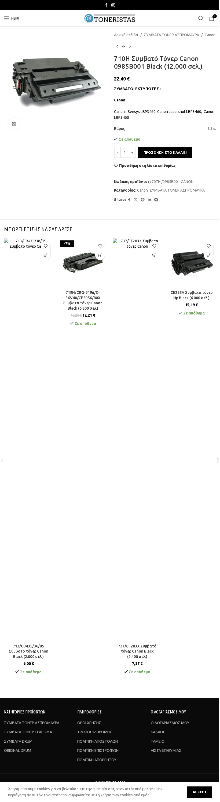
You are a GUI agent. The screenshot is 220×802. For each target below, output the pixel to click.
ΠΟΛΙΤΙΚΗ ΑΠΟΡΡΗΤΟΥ (96, 760)
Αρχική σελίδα (126, 35)
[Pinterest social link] (142, 199)
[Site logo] (110, 18)
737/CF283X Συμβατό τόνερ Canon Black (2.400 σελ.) (137, 651)
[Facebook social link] (106, 5)
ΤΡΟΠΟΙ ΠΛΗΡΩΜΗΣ (94, 732)
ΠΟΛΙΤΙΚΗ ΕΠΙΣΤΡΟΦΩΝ (98, 750)
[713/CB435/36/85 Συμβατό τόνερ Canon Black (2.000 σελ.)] (28, 440)
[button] (45, 255)
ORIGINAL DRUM (17, 750)
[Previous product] (117, 46)
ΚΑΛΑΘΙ (157, 732)
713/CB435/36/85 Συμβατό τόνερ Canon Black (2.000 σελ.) (28, 651)
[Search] (201, 18)
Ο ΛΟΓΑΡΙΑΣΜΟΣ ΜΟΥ (170, 723)
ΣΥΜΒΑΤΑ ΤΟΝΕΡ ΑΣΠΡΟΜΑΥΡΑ (171, 35)
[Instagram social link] (113, 5)
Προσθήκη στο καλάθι (165, 152)
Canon (210, 35)
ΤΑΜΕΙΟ (157, 741)
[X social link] (135, 199)
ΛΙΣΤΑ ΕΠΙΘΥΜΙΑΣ (166, 750)
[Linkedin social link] (149, 199)
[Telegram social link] (156, 199)
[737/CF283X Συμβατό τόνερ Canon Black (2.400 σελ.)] (137, 440)
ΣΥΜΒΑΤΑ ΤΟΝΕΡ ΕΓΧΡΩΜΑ (28, 732)
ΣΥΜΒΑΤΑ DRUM (18, 741)
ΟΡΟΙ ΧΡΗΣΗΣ (89, 723)
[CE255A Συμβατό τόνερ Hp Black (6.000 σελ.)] (191, 263)
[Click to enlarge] (14, 124)
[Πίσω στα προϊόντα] (123, 46)
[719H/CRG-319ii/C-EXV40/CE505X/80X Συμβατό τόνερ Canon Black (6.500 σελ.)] (83, 263)
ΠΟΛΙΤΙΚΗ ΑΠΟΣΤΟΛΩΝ (97, 741)
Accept (200, 792)
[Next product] (130, 46)
